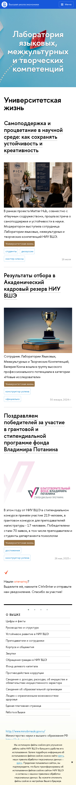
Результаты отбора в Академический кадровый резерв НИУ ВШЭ (32, 285)
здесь (61, 755)
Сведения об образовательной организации (34, 689)
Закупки (11, 653)
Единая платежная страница (23, 706)
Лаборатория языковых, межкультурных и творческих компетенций (38, 51)
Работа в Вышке (15, 712)
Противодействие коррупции (25, 673)
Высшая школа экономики (24, 4)
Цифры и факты (16, 621)
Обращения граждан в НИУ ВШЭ (26, 660)
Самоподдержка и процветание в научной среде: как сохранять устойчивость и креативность (33, 136)
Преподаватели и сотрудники (25, 640)
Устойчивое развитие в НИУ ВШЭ (27, 634)
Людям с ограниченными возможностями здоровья (32, 697)
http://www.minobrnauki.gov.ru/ (25, 731)
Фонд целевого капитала (22, 666)
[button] (28, 609)
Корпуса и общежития (20, 647)
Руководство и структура (22, 627)
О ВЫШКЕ (13, 614)
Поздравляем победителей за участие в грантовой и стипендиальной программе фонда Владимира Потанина (34, 432)
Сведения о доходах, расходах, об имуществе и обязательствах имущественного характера (36, 681)
